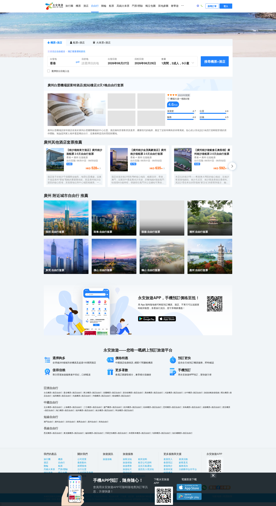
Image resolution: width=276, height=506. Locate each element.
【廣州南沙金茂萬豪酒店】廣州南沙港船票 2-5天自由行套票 (148, 152)
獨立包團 (150, 5)
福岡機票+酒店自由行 (62, 395)
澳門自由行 (48, 421)
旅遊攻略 (107, 459)
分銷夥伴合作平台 (188, 469)
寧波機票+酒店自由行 (124, 410)
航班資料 (142, 459)
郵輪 (103, 5)
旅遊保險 (127, 462)
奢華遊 (175, 5)
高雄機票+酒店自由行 (154, 392)
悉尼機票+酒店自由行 (53, 433)
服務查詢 (183, 466)
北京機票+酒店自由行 (53, 407)
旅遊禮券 (127, 466)
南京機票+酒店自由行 (105, 410)
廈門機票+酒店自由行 (113, 407)
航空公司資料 (145, 462)
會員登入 (168, 459)
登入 (226, 6)
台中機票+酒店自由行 (193, 392)
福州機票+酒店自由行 (85, 410)
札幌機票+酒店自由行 (82, 395)
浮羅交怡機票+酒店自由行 (116, 433)
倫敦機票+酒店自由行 (94, 433)
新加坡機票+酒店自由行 (133, 392)
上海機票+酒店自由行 (73, 407)
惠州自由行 (92, 421)
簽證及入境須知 (146, 469)
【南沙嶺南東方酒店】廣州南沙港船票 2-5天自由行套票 (84, 152)
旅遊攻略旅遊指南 (211, 392)
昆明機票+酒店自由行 (172, 407)
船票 (111, 5)
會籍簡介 (168, 466)
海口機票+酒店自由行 (65, 410)
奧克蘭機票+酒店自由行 (74, 433)
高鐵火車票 (123, 5)
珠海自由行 (103, 421)
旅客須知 (127, 459)
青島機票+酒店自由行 (192, 407)
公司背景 (81, 459)
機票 (78, 5)
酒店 (85, 5)
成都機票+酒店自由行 (212, 407)
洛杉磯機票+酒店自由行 (182, 433)
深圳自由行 (70, 421)
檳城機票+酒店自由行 (121, 395)
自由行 (95, 5)
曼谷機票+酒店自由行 (73, 392)
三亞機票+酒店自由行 (93, 407)
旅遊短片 (127, 469)
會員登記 (168, 462)
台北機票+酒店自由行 (53, 392)
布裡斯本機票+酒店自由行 (140, 433)
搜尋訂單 (212, 6)
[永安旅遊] (54, 6)
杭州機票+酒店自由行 (132, 407)
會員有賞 (168, 469)
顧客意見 (183, 462)
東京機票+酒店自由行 (92, 392)
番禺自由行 (81, 421)
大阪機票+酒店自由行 (174, 392)
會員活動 (183, 459)
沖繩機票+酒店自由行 (101, 395)
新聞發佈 (81, 466)
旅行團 (69, 5)
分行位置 (81, 469)
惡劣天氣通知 (145, 466)
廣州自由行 (59, 421)
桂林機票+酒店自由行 (152, 407)
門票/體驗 (137, 5)
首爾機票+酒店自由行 (112, 392)
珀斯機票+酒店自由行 (161, 433)
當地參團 (163, 5)
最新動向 (81, 462)
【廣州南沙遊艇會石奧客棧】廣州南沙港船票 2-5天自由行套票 (212, 152)
